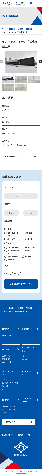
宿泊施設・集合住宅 (13, 251)
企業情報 (5, 328)
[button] (40, 61)
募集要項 (5, 412)
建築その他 (11, 259)
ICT (7, 274)
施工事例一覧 (7, 362)
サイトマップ (30, 435)
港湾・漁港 (28, 233)
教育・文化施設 (30, 247)
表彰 (15, 274)
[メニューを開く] (38, 3)
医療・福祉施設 (12, 256)
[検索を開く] (31, 3)
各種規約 (20, 435)
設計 (23, 274)
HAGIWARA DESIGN (26, 373)
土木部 (10, 228)
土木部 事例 (6, 356)
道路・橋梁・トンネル (13, 234)
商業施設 (28, 256)
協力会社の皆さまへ (8, 435)
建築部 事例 (6, 359)
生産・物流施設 (12, 247)
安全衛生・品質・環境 (10, 383)
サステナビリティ (8, 373)
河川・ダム (11, 239)
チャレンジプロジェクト (28, 349)
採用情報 (5, 399)
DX (23, 356)
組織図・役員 (7, 335)
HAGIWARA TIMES (26, 400)
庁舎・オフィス (30, 250)
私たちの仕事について (10, 409)
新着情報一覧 (27, 328)
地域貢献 (5, 386)
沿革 (3, 338)
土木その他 (28, 239)
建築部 (10, 243)
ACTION (24, 359)
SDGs (4, 380)
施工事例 (5, 349)
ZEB (3, 389)
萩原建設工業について (10, 406)
